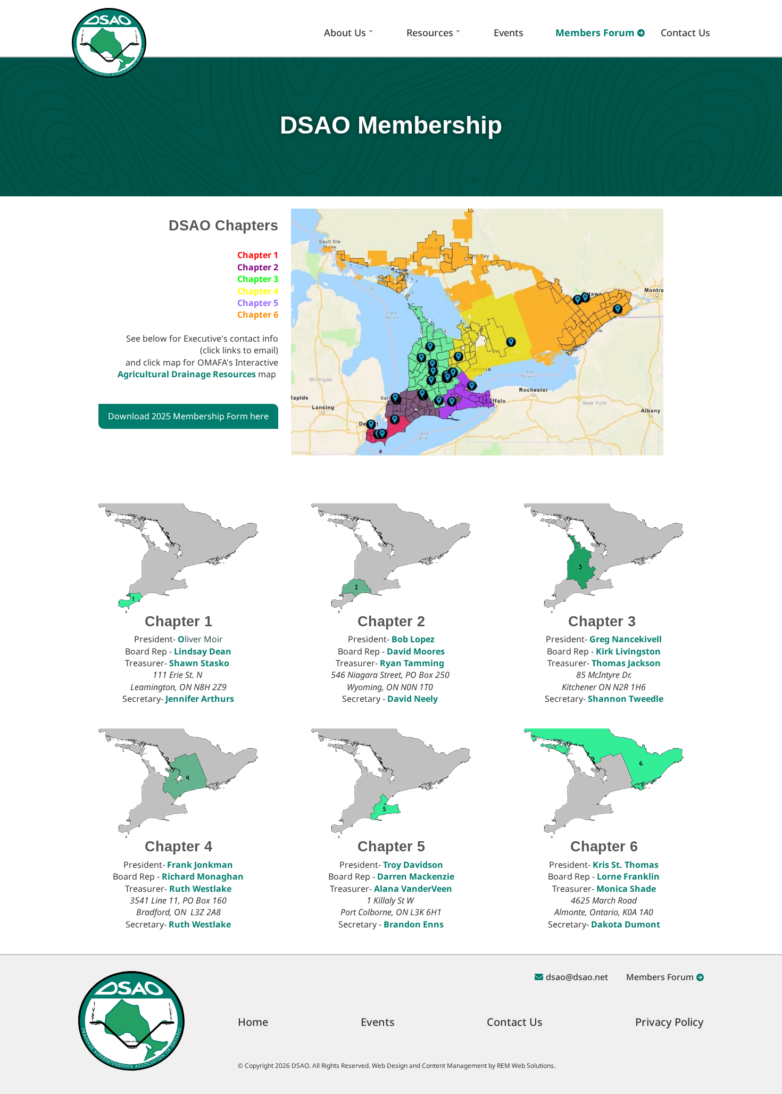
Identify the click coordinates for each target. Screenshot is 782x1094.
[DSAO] (131, 1020)
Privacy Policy (669, 1022)
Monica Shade (626, 888)
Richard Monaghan (203, 876)
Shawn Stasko (199, 663)
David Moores (416, 651)
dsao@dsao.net (577, 977)
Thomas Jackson (626, 663)
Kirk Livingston (628, 651)
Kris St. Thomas (626, 865)
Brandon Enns (414, 924)
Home (253, 1022)
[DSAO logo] (109, 32)
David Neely (413, 699)
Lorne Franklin (628, 876)
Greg (625, 639)
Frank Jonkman (200, 865)
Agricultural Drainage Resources (187, 374)
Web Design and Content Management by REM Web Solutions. (463, 1065)
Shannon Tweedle (625, 699)
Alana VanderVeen (413, 888)
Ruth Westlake (200, 888)
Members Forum (595, 32)
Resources (429, 32)
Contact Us (685, 32)
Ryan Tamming (412, 663)
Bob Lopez (413, 639)
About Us (345, 32)
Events (508, 32)
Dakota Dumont (625, 924)
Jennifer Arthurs (199, 699)
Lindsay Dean (202, 651)
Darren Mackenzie (415, 876)
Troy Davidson (413, 865)
